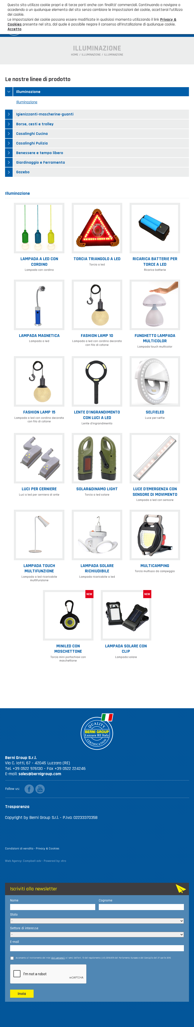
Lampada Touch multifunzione (39, 568)
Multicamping (154, 566)
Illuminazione (91, 55)
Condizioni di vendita (19, 848)
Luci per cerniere (39, 489)
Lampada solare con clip (126, 648)
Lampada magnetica (39, 335)
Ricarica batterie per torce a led (155, 261)
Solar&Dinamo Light (97, 489)
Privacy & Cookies (47, 848)
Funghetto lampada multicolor (155, 338)
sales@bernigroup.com (39, 774)
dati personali (58, 957)
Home (74, 55)
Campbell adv (32, 861)
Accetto (14, 29)
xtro (63, 861)
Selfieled (155, 412)
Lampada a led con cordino (39, 261)
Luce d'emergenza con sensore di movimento (155, 491)
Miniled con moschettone (68, 648)
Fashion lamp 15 (39, 412)
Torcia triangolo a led (97, 259)
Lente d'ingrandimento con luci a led (97, 415)
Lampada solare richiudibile (97, 568)
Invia (22, 993)
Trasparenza (17, 807)
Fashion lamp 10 (97, 335)
